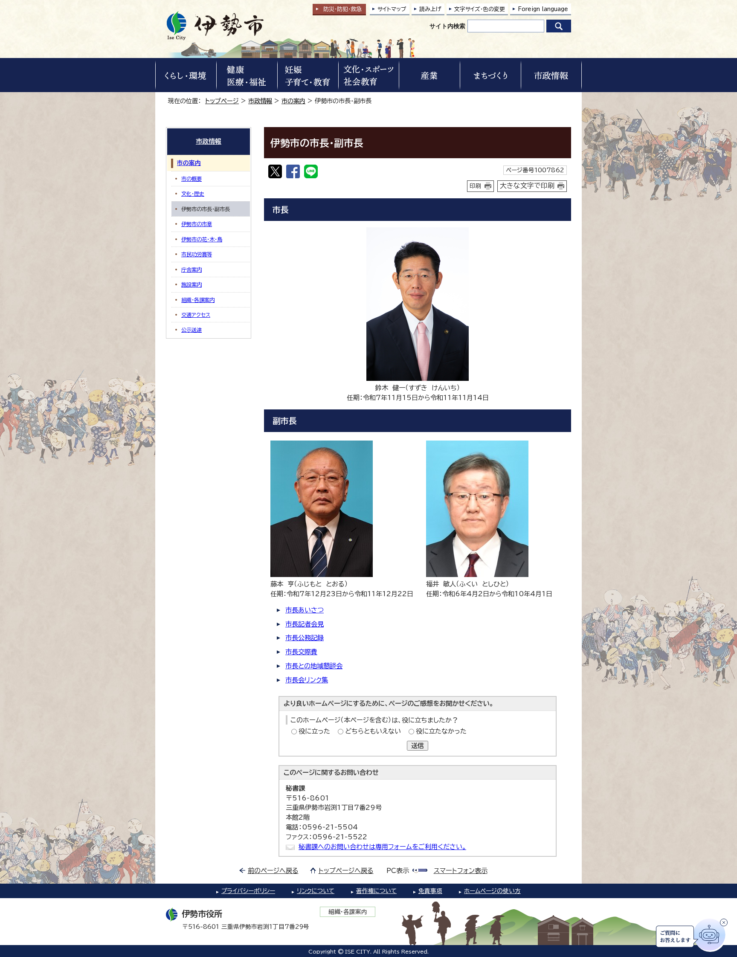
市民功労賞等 (196, 254)
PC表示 (397, 870)
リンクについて (315, 891)
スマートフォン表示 (460, 870)
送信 (417, 745)
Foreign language (543, 9)
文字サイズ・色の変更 (479, 9)
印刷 (476, 186)
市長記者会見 (304, 624)
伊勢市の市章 (196, 223)
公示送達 (191, 329)
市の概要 (191, 178)
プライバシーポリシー (248, 891)
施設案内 (191, 284)
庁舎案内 (191, 269)
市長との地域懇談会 (313, 666)
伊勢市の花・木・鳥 (201, 239)
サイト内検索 (447, 26)
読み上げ (430, 9)
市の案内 (293, 101)
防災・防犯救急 (342, 9)
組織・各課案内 (198, 299)
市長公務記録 (304, 638)
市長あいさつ (304, 610)
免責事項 (430, 891)
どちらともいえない (373, 731)
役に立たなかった (441, 731)
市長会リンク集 (306, 680)
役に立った (314, 731)
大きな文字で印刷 (527, 185)
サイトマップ (391, 9)
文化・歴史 (192, 193)
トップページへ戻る (346, 870)
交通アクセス (195, 314)
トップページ (222, 101)
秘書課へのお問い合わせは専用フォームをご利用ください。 (382, 847)
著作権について (376, 891)
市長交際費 (301, 652)
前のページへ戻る (273, 870)
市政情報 (260, 101)
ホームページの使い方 (492, 891)
